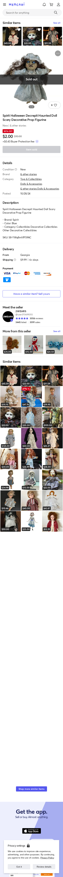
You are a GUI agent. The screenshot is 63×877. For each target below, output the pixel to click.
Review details (44, 866)
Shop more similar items (31, 788)
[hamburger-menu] (4, 4)
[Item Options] (58, 53)
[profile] (58, 4)
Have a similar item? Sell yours (31, 293)
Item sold (31, 149)
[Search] (55, 12)
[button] (44, 4)
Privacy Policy (47, 857)
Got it (19, 866)
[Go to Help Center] (16, 169)
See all (56, 331)
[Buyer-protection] (37, 141)
